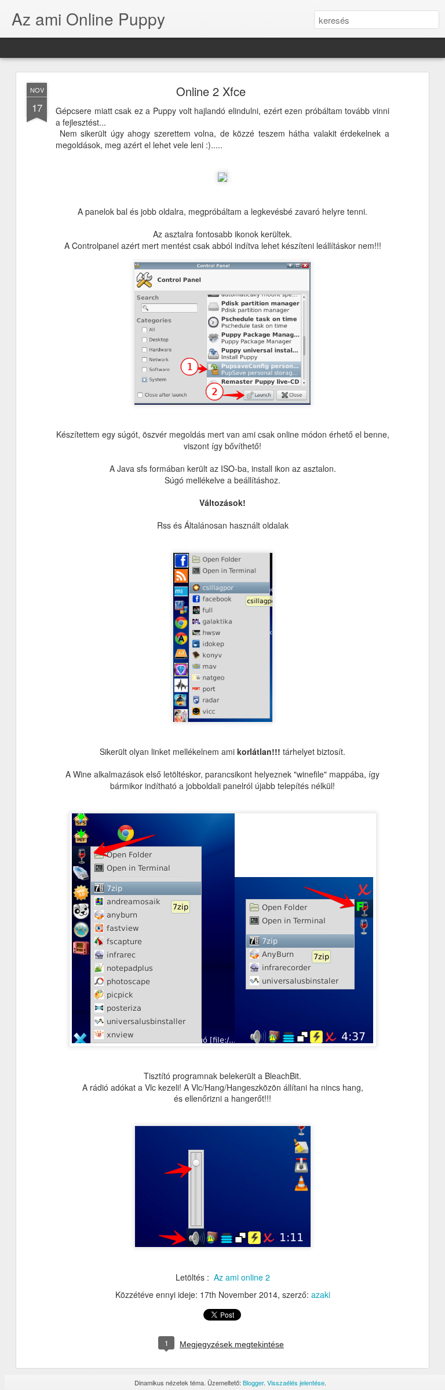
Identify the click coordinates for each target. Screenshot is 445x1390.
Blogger (253, 1382)
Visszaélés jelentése (295, 1382)
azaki (320, 1294)
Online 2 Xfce (211, 91)
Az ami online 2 (242, 1277)
